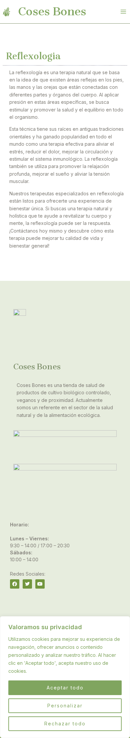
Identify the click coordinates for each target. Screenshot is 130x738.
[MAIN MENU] (123, 12)
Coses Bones (52, 11)
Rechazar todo (65, 723)
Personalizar (65, 705)
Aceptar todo (65, 687)
